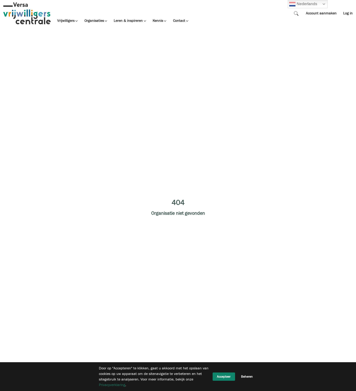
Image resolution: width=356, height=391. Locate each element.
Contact (179, 21)
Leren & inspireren (128, 21)
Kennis (158, 21)
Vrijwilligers (66, 21)
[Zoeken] (296, 13)
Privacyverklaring (112, 385)
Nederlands (306, 4)
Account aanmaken (321, 13)
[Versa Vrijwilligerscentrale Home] (27, 13)
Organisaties (94, 21)
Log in (348, 13)
